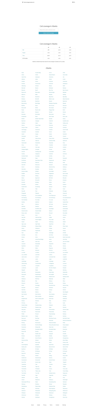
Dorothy (64, 169)
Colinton (64, 147)
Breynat (37, 112)
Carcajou (51, 127)
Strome (50, 357)
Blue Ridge (37, 103)
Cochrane (24, 147)
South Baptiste (25, 344)
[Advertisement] (48, 13)
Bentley (64, 94)
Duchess (64, 171)
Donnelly (51, 169)
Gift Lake (51, 204)
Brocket (50, 112)
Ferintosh (51, 191)
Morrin (23, 285)
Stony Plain (65, 355)
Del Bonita (24, 162)
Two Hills (37, 373)
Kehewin (37, 245)
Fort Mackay (24, 197)
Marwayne (24, 274)
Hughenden (37, 230)
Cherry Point (51, 138)
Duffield (23, 173)
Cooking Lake (38, 151)
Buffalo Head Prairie (39, 118)
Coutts (64, 151)
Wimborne (24, 395)
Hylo (23, 232)
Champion (24, 136)
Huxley (64, 230)
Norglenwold (24, 298)
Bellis (36, 94)
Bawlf (36, 90)
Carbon (36, 127)
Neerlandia (24, 292)
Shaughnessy (65, 338)
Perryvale (23, 309)
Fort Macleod (38, 197)
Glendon (37, 206)
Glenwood (65, 206)
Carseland (24, 131)
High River (51, 224)
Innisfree (23, 234)
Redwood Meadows (67, 320)
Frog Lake (65, 199)
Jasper (23, 241)
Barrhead (51, 88)
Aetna (23, 74)
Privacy (44, 405)
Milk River (37, 278)
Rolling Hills (37, 327)
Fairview (64, 186)
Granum (50, 210)
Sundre (64, 357)
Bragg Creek (51, 109)
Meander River (38, 276)
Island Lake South (66, 237)
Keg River (24, 245)
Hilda (64, 224)
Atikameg (24, 85)
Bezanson (37, 96)
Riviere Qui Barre (52, 322)
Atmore (36, 85)
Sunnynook (37, 360)
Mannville (23, 272)
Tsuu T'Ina (24, 370)
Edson (23, 177)
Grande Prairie (38, 210)
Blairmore (65, 101)
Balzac (50, 85)
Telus (23, 55)
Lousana (64, 265)
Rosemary (65, 329)
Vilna (50, 377)
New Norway (38, 294)
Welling (23, 388)
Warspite (65, 384)
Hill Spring (24, 226)
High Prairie (37, 224)
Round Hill (24, 331)
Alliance (23, 79)
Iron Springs (65, 234)
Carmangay (24, 129)
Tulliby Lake (37, 370)
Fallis (36, 188)
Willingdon (65, 392)
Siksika (50, 340)
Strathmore (24, 357)
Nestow (37, 292)
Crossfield (37, 156)
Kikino (23, 248)
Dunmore (37, 173)
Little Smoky (24, 263)
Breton (23, 112)
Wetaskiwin (37, 390)
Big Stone (51, 96)
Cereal (50, 134)
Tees (36, 364)
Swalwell (65, 360)
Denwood (37, 164)
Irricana (23, 237)
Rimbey (23, 322)
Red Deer (37, 318)
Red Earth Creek (66, 318)
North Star (51, 298)
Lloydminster (38, 263)
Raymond (24, 318)
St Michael (37, 351)
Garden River (65, 202)
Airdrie (36, 74)
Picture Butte (51, 309)
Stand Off (23, 353)
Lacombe (37, 254)
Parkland (51, 305)
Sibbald (36, 340)
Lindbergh (51, 261)
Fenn (36, 191)
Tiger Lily (37, 366)
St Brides (51, 349)
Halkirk (50, 217)
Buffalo (23, 118)
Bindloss (23, 98)
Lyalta (36, 267)
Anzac (36, 81)
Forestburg (24, 195)
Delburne (51, 162)
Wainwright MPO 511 (26, 381)
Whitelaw (23, 392)
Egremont (37, 177)
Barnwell (23, 88)
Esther (50, 184)
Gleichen (23, 206)
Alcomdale (65, 74)
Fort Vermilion (24, 199)
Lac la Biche (65, 252)
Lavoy (23, 259)
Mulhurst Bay (65, 285)
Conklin (64, 149)
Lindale (36, 261)
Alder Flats (24, 77)
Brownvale (51, 114)
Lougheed (51, 265)
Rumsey (50, 331)
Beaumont (24, 92)
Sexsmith (51, 338)
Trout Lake (65, 368)
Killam (36, 248)
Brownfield (37, 114)
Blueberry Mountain (53, 103)
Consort (23, 151)
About (32, 405)
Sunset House (52, 360)
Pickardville (37, 309)
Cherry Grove (38, 138)
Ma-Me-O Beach (52, 267)
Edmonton (65, 175)
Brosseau (23, 114)
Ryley (23, 333)
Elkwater (64, 177)
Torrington (37, 368)
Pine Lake (24, 311)
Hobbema (37, 228)
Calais (36, 123)
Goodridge (51, 208)
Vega (36, 375)
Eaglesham (51, 173)
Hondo (64, 228)
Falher (23, 188)
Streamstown (38, 357)
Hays (64, 219)
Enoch (64, 182)
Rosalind (64, 327)
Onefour (64, 300)
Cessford (65, 134)
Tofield (64, 366)
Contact (57, 405)
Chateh (50, 136)
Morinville (51, 283)
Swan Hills (24, 362)
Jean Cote (37, 241)
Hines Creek (65, 226)
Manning (64, 270)
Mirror (64, 281)
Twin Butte (24, 373)
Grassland (65, 210)
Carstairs (37, 131)
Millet (64, 278)
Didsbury (65, 166)
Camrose (51, 125)
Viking (36, 377)
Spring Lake (24, 346)
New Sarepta (51, 294)
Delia (64, 162)
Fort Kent (65, 195)
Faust (64, 188)
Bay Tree (51, 90)
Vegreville (51, 375)
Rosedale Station (38, 329)
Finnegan (65, 191)
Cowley (23, 153)
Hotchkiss (24, 230)
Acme (50, 72)
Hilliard (50, 226)
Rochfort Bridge (38, 324)
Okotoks (37, 300)
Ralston (50, 316)
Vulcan (23, 379)
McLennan (65, 274)
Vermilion (65, 375)
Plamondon (37, 311)
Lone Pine (24, 265)
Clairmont (65, 140)
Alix (63, 77)
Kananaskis (37, 243)
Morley (64, 283)
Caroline (50, 129)
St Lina (23, 351)
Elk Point (51, 177)
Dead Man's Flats (38, 160)
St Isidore (65, 349)
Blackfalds (24, 101)
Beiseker (64, 92)
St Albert (37, 349)
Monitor (37, 283)
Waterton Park (52, 386)
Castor (23, 134)
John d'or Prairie (66, 241)
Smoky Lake (65, 342)
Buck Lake (65, 116)
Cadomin (51, 120)
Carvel (50, 131)
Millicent (23, 281)
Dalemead (24, 158)
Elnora (50, 180)
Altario (50, 79)
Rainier (36, 316)
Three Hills (24, 366)
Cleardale (51, 142)
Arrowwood (37, 83)
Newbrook (65, 294)
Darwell (50, 158)
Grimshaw (37, 213)
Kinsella (64, 248)
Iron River (51, 234)
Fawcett (23, 191)
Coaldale (51, 145)
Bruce (64, 114)
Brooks (64, 112)
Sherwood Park (25, 340)
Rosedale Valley (52, 329)
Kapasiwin (51, 243)
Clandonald (24, 142)
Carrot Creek (65, 129)
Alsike (36, 79)
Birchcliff (37, 98)
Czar (64, 156)
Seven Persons (38, 338)
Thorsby (64, 364)
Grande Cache (24, 210)
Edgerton (51, 175)
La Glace (37, 252)
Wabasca (51, 379)
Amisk (64, 79)
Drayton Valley (25, 171)
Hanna (64, 217)
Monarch (23, 283)
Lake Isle (64, 254)
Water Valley (38, 386)
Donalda (37, 169)
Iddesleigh (51, 232)
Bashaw (64, 88)
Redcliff (36, 320)
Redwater (51, 320)
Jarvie (50, 239)
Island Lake (51, 237)
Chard (36, 136)
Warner (50, 384)
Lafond (50, 254)
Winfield (37, 395)
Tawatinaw (24, 364)
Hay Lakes (51, 219)
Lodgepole (51, 263)
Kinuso (23, 250)
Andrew (23, 81)
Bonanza (65, 105)
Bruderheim (24, 116)
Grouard (50, 213)
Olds (50, 300)
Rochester (24, 324)
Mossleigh (37, 285)
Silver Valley (65, 340)
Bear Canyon (65, 90)
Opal (36, 302)
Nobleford (51, 296)
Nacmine (23, 289)
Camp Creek (37, 125)
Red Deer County (52, 318)
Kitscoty (51, 250)
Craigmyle (37, 153)
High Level (24, 224)
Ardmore (51, 81)
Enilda (50, 182)
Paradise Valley (38, 305)
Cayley (36, 134)
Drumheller (51, 171)
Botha (36, 107)
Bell (23, 49)
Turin (50, 370)
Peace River (24, 307)
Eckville (23, 175)
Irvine (36, 237)
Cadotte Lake (65, 120)
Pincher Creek (65, 309)
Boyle (23, 109)
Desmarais (65, 164)
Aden (64, 72)
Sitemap (64, 405)
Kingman (51, 248)
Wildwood (51, 392)
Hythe (36, 232)
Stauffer (64, 353)
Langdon (65, 256)
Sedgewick (65, 335)
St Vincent (65, 351)
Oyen (64, 302)
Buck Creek (51, 116)
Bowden (64, 107)
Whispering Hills (52, 390)
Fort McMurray (52, 197)
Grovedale (65, 213)
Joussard (23, 243)
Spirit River (51, 344)
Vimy (64, 377)
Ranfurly (64, 316)
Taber (50, 362)
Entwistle (23, 184)
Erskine (36, 184)
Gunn (36, 215)
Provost (37, 313)
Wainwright (65, 379)
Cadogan (37, 120)
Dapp (36, 158)
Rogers (23, 52)
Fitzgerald (24, 193)
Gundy (23, 215)
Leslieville (65, 259)
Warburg (23, 384)
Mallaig (50, 270)
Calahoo (23, 123)
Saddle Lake (37, 333)
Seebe (23, 338)
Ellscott (23, 180)
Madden (64, 267)
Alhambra (51, 77)
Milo (36, 281)
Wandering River (52, 381)
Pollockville (51, 311)
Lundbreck (24, 267)
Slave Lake (37, 342)
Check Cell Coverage (48, 33)
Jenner (50, 241)
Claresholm (37, 142)
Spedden (37, 344)
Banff (64, 85)
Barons (36, 88)
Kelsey (50, 245)
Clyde (36, 145)
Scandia (64, 333)
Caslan (64, 131)
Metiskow (24, 278)
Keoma (64, 245)
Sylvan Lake (37, 362)
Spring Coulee (66, 344)
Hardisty (23, 219)
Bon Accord (51, 105)
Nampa (50, 289)
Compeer (37, 149)
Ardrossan (65, 81)
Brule (36, 116)
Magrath (23, 270)
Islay (22, 239)
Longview (37, 265)
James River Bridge (39, 239)
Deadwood (51, 160)
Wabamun (37, 379)
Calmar (23, 125)
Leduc (36, 259)
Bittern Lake (51, 98)
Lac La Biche (24, 254)
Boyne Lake (37, 109)
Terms (51, 405)
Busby (64, 118)
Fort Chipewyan (52, 195)
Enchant (23, 182)
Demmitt (23, 164)
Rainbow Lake (24, 316)
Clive (64, 142)
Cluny (23, 145)
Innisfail (64, 232)
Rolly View (51, 327)
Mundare (23, 287)
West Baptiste (52, 388)
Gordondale (65, 208)
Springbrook (37, 346)
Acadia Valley (38, 72)
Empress (64, 180)
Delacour (37, 162)
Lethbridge (24, 261)
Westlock (23, 390)
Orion (50, 302)
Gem (23, 204)
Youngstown (51, 397)
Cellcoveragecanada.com (29, 2)
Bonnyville (24, 107)
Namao (36, 289)
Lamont (37, 256)
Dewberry (37, 166)
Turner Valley (65, 370)
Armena (23, 83)
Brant (64, 109)
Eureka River (24, 186)
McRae (23, 276)
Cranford (51, 153)
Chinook (23, 140)
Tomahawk (24, 368)
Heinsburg (51, 221)
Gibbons (37, 204)
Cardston (65, 127)
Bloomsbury (24, 103)
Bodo (36, 105)
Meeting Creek (66, 276)
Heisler (64, 221)
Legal (50, 259)
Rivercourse (37, 322)
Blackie (50, 101)
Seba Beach (37, 335)
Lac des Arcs (51, 252)
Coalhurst (65, 145)
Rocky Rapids (66, 324)
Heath (36, 221)
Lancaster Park (52, 256)
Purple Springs (52, 313)
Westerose (65, 388)
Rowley (36, 331)
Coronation (51, 151)
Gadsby (23, 202)
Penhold (64, 307)
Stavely (23, 355)
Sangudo (51, 333)
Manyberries (37, 272)
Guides (38, 405)
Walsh (36, 381)
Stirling (50, 355)
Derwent (51, 164)
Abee (23, 72)
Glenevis (51, 206)
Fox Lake (51, 199)
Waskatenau (24, 386)
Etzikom (64, 184)
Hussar (50, 230)
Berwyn (23, 96)
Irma (36, 234)
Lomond (64, 263)
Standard (37, 353)
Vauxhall (23, 375)
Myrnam (64, 287)
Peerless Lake (38, 307)
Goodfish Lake (38, 208)
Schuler (23, 335)
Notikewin (65, 298)
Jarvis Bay (65, 239)
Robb (64, 322)
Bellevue (23, 94)
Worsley (64, 395)
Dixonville (24, 169)
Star (50, 353)
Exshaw (50, 186)
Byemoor (23, 120)
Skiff (22, 342)
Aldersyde (37, 77)
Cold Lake (37, 147)
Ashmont (51, 83)
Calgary (50, 123)
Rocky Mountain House (54, 324)
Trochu (50, 368)
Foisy (50, 193)
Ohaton (23, 300)
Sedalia (50, 335)
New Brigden (65, 292)
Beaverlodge (51, 92)
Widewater (37, 392)
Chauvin (64, 136)
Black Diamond (66, 98)
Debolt (64, 160)
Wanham (65, 381)
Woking (50, 395)
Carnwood (37, 129)
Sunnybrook (24, 360)
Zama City (65, 397)
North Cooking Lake (39, 298)
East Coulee (65, 173)
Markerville (65, 272)
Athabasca (65, 83)
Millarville (51, 278)
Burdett (50, 118)
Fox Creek (37, 199)
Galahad (51, 202)
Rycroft (64, 331)
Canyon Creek (24, 127)
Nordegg (65, 296)
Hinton (23, 228)
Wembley (37, 388)
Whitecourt (65, 390)
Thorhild (50, 364)
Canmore (65, 125)
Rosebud (23, 329)
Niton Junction (38, 296)
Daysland (65, 158)
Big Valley (65, 96)
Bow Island (51, 107)
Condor (50, 149)
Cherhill (23, 138)
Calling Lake (65, 123)
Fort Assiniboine (38, 195)
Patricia (64, 305)
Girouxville (65, 204)
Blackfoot (37, 101)
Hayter (23, 221)
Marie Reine (51, 272)
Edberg (36, 175)
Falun (50, 188)
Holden (50, 228)
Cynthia (50, 156)
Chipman (37, 140)
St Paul (50, 351)
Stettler (36, 355)
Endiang (37, 182)
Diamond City (52, 166)
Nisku (23, 296)
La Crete (23, 252)
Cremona (65, 153)
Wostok (23, 397)
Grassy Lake (24, 213)
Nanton (64, 289)
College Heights (25, 149)
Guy (50, 215)
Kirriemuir (37, 250)
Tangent (64, 362)
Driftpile (37, 171)
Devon (23, 166)
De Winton (24, 160)
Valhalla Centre (52, 373)
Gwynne (64, 215)
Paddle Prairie (24, 305)
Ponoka (64, 311)
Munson (37, 287)
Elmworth (37, 180)
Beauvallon (37, 92)
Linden (64, 261)
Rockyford (24, 327)
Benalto (50, 94)
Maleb (36, 270)
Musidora (51, 287)
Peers (50, 307)
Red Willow (24, 320)
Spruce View (65, 346)
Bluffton (23, 105)
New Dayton (24, 294)
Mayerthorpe (38, 274)
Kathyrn (64, 243)
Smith (50, 342)
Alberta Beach (52, 74)
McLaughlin (51, 274)
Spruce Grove (52, 346)
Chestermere (65, 138)
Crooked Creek (25, 156)
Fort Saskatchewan (67, 197)
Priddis (23, 313)
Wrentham (37, 397)
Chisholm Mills (52, 140)
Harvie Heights (38, 219)
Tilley (50, 366)
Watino (64, 386)
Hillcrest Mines (38, 226)
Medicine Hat (52, 276)
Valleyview (65, 373)
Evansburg (37, 186)
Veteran (23, 377)
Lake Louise (24, 256)
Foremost (65, 193)
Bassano (23, 90)
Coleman (51, 147)
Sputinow (23, 349)
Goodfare (24, 208)
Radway (64, 313)
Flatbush (37, 193)
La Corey (65, 250)
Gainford (37, 202)
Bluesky (64, 103)
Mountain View (52, 285)
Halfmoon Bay (38, 217)
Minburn (50, 281)
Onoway (23, 302)
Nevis (50, 292)
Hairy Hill (23, 217)
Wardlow (37, 384)
